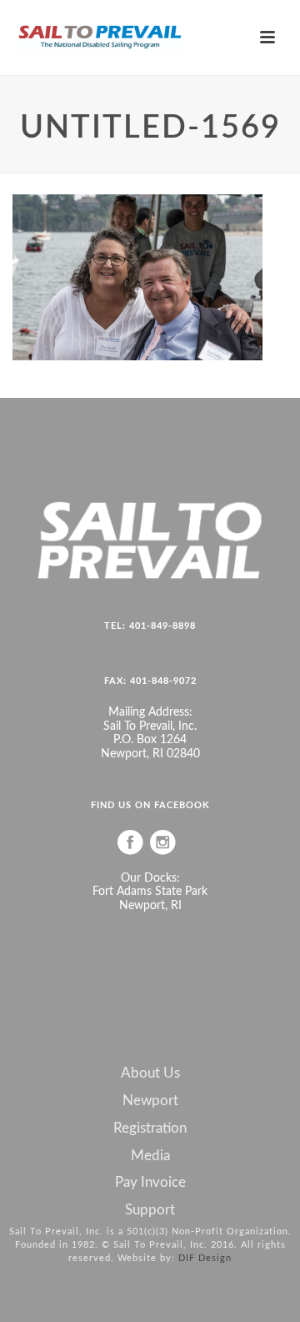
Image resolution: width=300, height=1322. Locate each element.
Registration (150, 1128)
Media (150, 1156)
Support (150, 1210)
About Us (150, 1073)
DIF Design (205, 1258)
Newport (150, 1101)
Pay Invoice (150, 1182)
